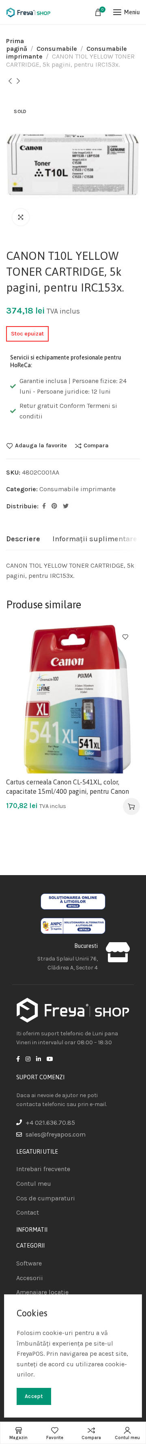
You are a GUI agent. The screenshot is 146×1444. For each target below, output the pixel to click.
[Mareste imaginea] (20, 217)
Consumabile (56, 48)
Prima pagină (16, 44)
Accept (34, 1396)
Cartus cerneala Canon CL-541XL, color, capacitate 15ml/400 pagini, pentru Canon (67, 786)
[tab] (23, 539)
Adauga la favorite (41, 445)
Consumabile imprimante (77, 489)
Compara (96, 445)
